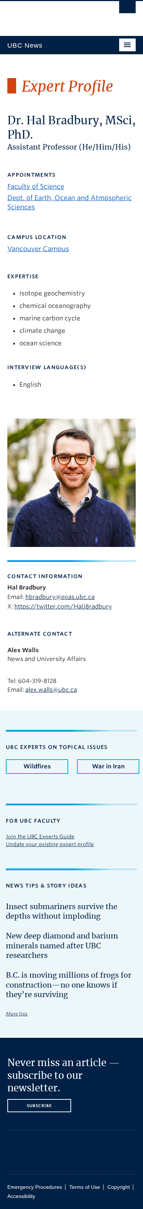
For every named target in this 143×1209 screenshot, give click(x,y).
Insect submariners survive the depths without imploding (61, 911)
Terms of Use (84, 1187)
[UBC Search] (127, 9)
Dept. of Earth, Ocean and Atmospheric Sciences (69, 202)
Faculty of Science (35, 186)
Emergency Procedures (34, 1187)
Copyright (118, 1187)
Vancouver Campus (38, 249)
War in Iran (108, 766)
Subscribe (39, 1105)
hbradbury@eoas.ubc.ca (60, 597)
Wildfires (37, 766)
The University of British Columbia (52, 15)
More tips (16, 1014)
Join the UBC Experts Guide (40, 836)
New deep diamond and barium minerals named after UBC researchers (62, 946)
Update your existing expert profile (50, 844)
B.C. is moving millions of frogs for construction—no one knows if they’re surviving (68, 985)
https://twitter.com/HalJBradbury (63, 606)
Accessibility (21, 1196)
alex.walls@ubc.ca (51, 689)
